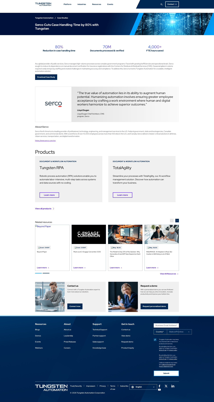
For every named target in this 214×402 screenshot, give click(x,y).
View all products (43, 208)
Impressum (90, 386)
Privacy (103, 386)
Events (110, 4)
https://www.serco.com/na (45, 140)
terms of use (162, 350)
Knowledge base (99, 348)
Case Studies (62, 18)
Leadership (68, 336)
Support (97, 324)
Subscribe (124, 386)
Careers (67, 348)
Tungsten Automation (44, 18)
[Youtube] (159, 389)
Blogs (37, 329)
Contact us (125, 329)
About (67, 324)
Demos (38, 336)
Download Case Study (46, 77)
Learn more (49, 195)
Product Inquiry (127, 348)
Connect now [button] (74, 306)
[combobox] (143, 387)
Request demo (127, 342)
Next (177, 220)
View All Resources (168, 274)
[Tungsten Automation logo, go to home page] (51, 388)
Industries (82, 4)
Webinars (39, 348)
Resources (96, 4)
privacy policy (173, 350)
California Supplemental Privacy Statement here (167, 365)
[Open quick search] (161, 4)
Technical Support (100, 329)
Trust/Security (76, 386)
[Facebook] (159, 385)
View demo (125, 336)
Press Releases (70, 342)
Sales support (98, 342)
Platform (67, 4)
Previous (172, 220)
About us (67, 329)
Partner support (99, 336)
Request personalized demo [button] (154, 306)
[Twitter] (166, 385)
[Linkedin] (173, 385)
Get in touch (127, 324)
